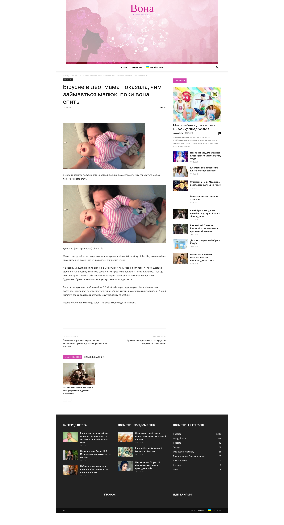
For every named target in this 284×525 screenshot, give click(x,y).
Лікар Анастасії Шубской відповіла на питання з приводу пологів (147, 465)
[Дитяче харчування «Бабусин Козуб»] (180, 244)
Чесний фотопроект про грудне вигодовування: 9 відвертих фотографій (78, 391)
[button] (217, 67)
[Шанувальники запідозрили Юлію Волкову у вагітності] (180, 171)
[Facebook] (66, 114)
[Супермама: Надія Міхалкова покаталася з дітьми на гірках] (180, 185)
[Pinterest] (80, 114)
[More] (93, 114)
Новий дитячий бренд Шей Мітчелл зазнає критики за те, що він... (95, 454)
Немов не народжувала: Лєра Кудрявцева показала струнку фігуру (205, 156)
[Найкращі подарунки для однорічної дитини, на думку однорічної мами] (70, 470)
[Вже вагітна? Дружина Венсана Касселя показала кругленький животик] (180, 229)
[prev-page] (65, 399)
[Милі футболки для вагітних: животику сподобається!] (197, 104)
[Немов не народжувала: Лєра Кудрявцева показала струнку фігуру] (180, 156)
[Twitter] (73, 114)
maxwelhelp (178, 133)
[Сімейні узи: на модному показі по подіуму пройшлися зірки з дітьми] (180, 214)
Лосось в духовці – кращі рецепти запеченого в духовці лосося (150, 436)
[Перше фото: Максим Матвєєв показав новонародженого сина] (180, 258)
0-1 (81, 75)
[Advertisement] (142, 41)
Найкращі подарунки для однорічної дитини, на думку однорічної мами (94, 469)
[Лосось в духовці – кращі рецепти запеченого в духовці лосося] (125, 437)
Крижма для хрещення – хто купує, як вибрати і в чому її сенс (146, 342)
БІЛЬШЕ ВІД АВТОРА (94, 357)
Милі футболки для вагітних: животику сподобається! (194, 127)
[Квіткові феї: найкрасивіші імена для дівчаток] (125, 452)
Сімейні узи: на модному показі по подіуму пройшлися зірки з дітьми (205, 213)
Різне (124, 67)
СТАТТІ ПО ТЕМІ (73, 357)
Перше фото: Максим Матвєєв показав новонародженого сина (202, 257)
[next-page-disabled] (69, 399)
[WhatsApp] (86, 114)
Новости (136, 67)
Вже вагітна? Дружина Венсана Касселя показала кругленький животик (204, 228)
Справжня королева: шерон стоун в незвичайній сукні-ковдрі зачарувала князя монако (85, 343)
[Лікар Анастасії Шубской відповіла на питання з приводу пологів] (125, 466)
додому (66, 75)
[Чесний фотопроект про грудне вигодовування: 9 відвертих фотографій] (79, 374)
